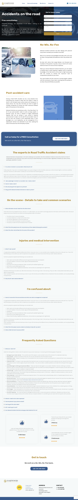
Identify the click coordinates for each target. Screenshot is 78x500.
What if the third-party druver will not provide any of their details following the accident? (26, 227)
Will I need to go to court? (11, 407)
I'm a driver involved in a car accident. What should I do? (18, 166)
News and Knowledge (32, 3)
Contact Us (50, 3)
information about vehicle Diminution (32, 379)
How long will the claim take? (12, 404)
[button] (45, 108)
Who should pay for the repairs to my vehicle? (16, 186)
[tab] (39, 166)
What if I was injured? (10, 249)
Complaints (28, 487)
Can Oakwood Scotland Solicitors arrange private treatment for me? (21, 410)
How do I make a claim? (11, 183)
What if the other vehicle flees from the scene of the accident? (20, 230)
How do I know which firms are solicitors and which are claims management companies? (26, 297)
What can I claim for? (10, 348)
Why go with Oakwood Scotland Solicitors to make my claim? (19, 189)
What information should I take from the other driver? (18, 208)
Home (23, 3)
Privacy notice (28, 485)
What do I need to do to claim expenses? (14, 398)
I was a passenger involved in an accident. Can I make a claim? (20, 181)
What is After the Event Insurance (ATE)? (14, 330)
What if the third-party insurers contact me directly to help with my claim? (23, 327)
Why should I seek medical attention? (14, 278)
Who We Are (43, 3)
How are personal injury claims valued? (14, 401)
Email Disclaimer (29, 488)
